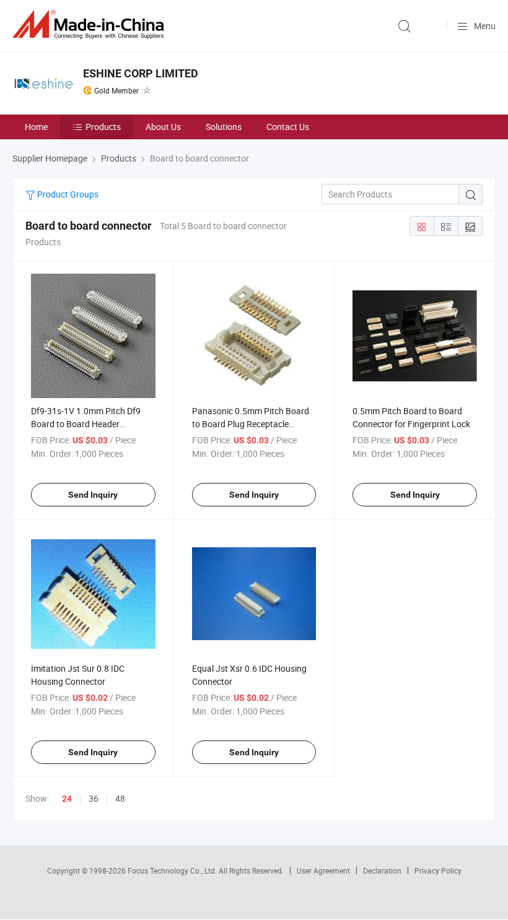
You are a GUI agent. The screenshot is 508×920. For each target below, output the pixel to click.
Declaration (382, 870)
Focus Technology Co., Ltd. (173, 870)
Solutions (224, 126)
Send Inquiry (93, 495)
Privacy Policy (438, 870)
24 (67, 799)
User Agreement (323, 870)
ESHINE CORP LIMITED (140, 73)
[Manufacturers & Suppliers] (90, 24)
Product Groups (67, 194)
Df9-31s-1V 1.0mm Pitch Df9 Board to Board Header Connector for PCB (86, 424)
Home (36, 126)
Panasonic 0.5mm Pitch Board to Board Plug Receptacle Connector (250, 424)
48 (120, 798)
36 (94, 798)
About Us (163, 126)
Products (103, 126)
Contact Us (287, 126)
